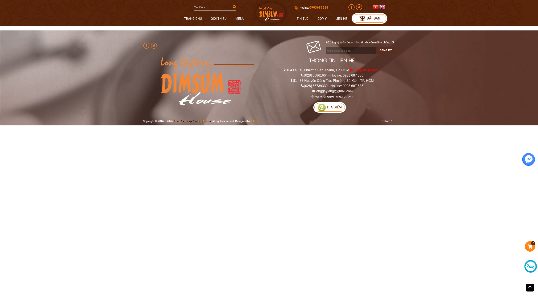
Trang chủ (193, 18)
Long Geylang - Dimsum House (192, 121)
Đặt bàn (373, 18)
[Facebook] (351, 9)
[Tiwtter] (359, 9)
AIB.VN (255, 121)
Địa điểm (334, 107)
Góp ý (322, 18)
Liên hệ (341, 18)
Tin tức (303, 18)
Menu (239, 18)
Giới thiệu (219, 18)
